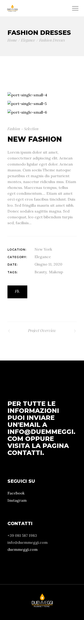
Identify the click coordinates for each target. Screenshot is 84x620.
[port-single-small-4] (41, 95)
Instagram (17, 500)
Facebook (15, 493)
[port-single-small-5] (41, 104)
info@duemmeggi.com (41, 435)
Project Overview (42, 330)
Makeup (56, 272)
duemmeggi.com (22, 549)
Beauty (40, 272)
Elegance (43, 256)
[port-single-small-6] (41, 112)
